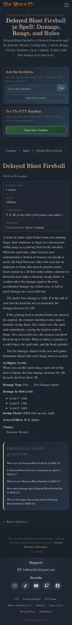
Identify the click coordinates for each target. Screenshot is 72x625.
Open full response (36, 98)
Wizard (23, 432)
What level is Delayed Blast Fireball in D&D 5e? (34, 481)
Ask (62, 88)
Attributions (45, 611)
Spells (26, 150)
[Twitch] (47, 585)
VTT (16, 599)
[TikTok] (25, 585)
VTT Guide (50, 599)
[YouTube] (36, 585)
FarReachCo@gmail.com (39, 570)
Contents (11, 150)
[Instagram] (14, 585)
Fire (25, 385)
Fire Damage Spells (46, 385)
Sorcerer (12, 432)
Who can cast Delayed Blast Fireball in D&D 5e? (34, 463)
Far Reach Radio (32, 599)
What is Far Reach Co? (19, 605)
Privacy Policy (27, 611)
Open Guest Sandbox (36, 130)
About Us (40, 605)
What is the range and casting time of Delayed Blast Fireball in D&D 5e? (32, 501)
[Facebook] (57, 585)
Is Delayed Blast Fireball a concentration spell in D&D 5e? (33, 472)
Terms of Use (56, 605)
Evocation (21, 176)
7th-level (8, 176)
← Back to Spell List (15, 521)
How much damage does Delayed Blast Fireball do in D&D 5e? (34, 490)
